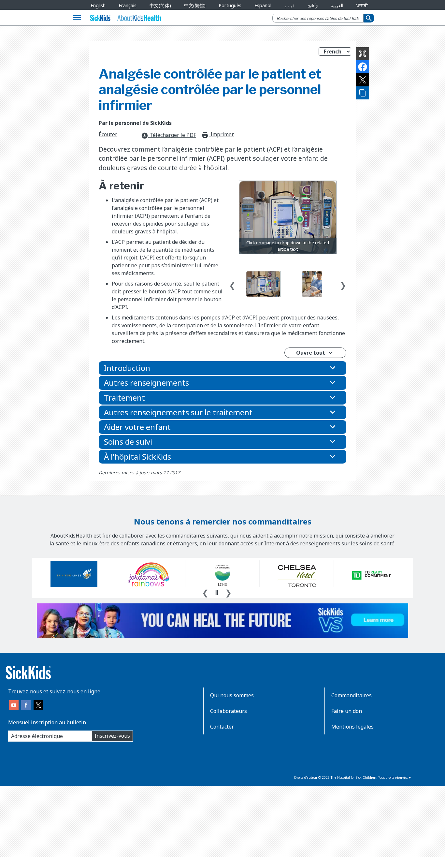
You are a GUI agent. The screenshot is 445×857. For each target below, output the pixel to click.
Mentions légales (352, 726)
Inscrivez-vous (112, 735)
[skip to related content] (288, 217)
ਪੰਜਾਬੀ (362, 5)
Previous (232, 284)
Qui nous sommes (232, 695)
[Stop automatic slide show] (217, 592)
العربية (337, 5)
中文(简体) (160, 5)
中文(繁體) (195, 5)
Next (343, 284)
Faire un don (346, 711)
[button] (222, 368)
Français (127, 5)
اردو (289, 5)
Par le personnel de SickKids (135, 122)
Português (230, 5)
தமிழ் (313, 5)
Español (262, 5)
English (98, 5)
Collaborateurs (228, 711)
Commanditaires (351, 695)
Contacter (222, 726)
